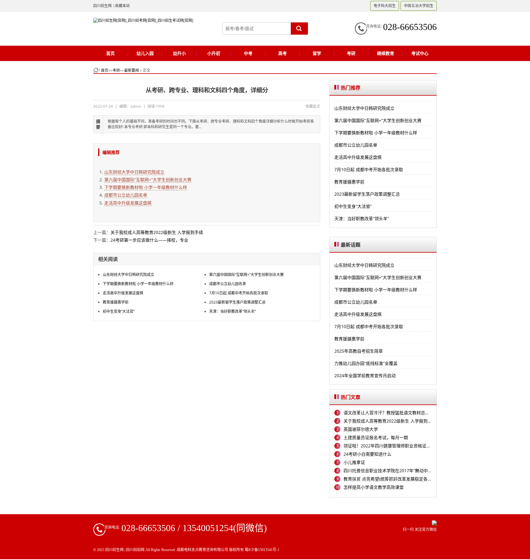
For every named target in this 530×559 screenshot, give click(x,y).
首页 (104, 70)
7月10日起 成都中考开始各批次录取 (238, 293)
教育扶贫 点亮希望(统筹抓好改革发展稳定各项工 (388, 479)
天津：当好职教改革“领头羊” (232, 311)
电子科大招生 (385, 5)
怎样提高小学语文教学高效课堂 (374, 487)
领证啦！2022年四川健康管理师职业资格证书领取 (388, 446)
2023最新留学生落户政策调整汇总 (237, 302)
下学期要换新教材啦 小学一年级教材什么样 (145, 187)
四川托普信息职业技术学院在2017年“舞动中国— (388, 470)
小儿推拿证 (354, 462)
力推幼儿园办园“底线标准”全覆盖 (366, 363)
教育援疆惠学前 (116, 302)
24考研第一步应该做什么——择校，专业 (149, 240)
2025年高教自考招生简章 (358, 351)
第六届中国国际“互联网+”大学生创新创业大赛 (147, 179)
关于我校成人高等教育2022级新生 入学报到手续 (156, 232)
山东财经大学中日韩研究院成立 (134, 172)
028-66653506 (410, 27)
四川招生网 (102, 5)
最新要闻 (131, 70)
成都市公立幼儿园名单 (125, 195)
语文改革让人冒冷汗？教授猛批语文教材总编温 (388, 412)
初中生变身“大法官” (119, 311)
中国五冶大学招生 (418, 5)
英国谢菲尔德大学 (361, 429)
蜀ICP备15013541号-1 (262, 550)
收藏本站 (122, 5)
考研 (116, 70)
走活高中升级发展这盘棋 (128, 203)
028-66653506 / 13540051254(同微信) (194, 528)
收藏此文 (312, 106)
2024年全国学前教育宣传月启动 (365, 375)
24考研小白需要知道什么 (367, 454)
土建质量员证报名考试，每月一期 (376, 437)
